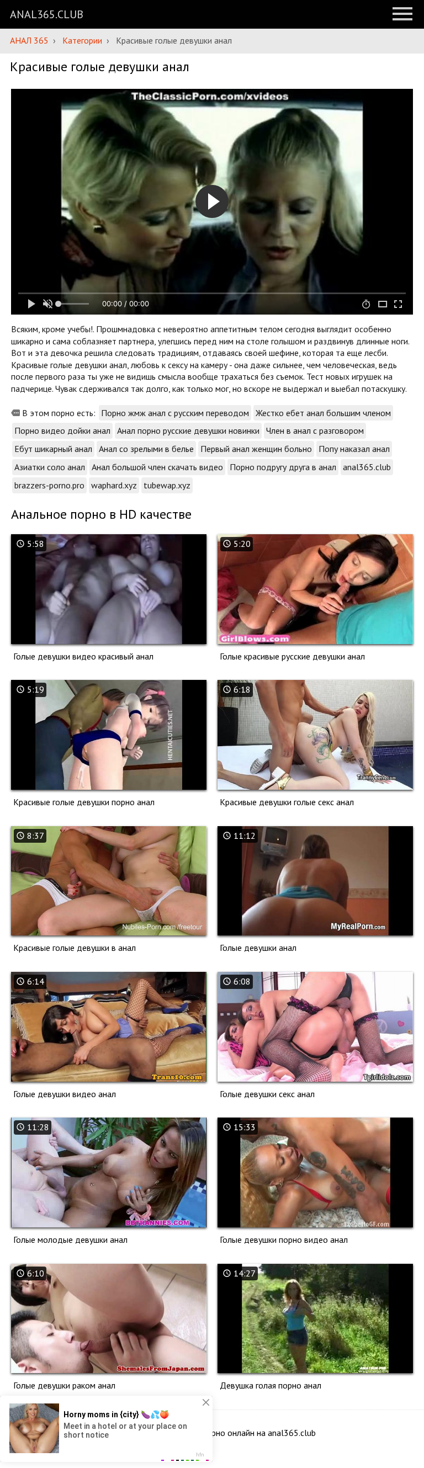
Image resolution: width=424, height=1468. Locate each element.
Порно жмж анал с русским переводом (175, 412)
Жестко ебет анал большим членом (323, 412)
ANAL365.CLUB (46, 14)
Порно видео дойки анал (62, 430)
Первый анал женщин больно (256, 448)
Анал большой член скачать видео (157, 466)
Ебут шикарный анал (53, 448)
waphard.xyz (114, 485)
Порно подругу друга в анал (283, 466)
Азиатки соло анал (49, 466)
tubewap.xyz (167, 485)
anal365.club (367, 466)
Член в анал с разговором (315, 430)
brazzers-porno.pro (49, 485)
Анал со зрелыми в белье (146, 448)
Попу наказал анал (354, 448)
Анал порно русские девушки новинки (188, 430)
